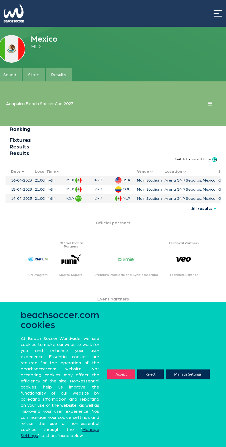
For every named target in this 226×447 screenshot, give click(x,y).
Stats (33, 75)
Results (58, 75)
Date (16, 172)
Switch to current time (193, 159)
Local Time (46, 172)
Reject (150, 374)
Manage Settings (187, 374)
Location (174, 172)
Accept (121, 374)
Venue (143, 172)
